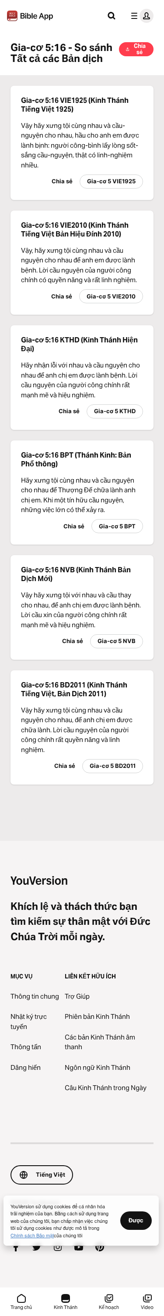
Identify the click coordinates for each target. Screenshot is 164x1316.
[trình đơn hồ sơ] (140, 16)
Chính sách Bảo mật (32, 1235)
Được (136, 1220)
